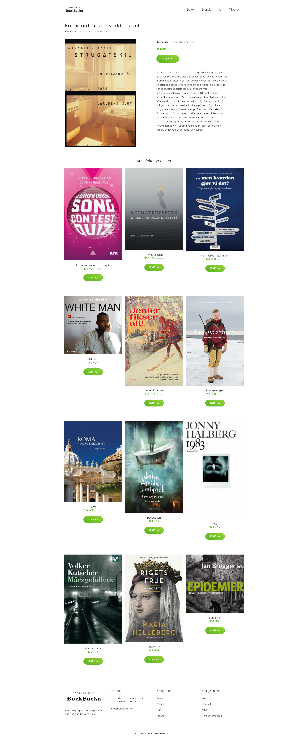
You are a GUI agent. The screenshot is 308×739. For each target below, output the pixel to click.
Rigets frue (154, 647)
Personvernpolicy (212, 715)
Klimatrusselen (154, 254)
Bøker (191, 9)
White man (93, 359)
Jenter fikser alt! (154, 390)
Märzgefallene (93, 648)
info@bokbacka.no (121, 708)
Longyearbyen (215, 390)
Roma (93, 506)
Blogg (205, 698)
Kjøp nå (167, 58)
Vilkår (205, 709)
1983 (215, 523)
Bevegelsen (154, 517)
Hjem (68, 31)
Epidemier (215, 617)
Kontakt (206, 703)
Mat (219, 9)
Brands (206, 9)
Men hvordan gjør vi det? (215, 255)
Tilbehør (234, 9)
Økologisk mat (187, 41)
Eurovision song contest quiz (93, 265)
